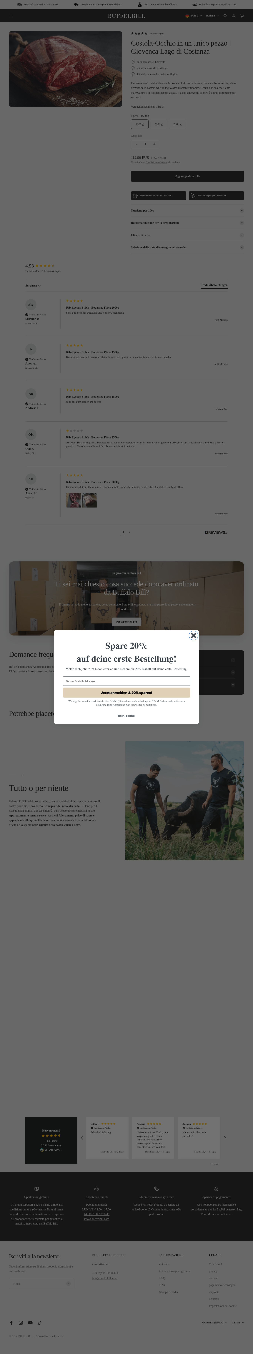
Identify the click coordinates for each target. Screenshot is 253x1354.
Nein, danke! (126, 715)
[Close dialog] (193, 635)
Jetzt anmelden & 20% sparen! (126, 692)
